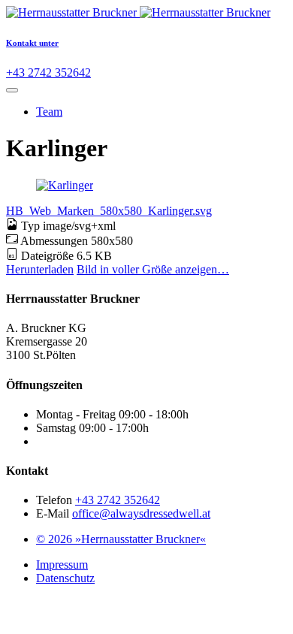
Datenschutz (65, 578)
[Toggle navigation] (12, 90)
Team (49, 111)
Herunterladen (40, 269)
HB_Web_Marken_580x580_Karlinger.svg (109, 210)
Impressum (62, 564)
